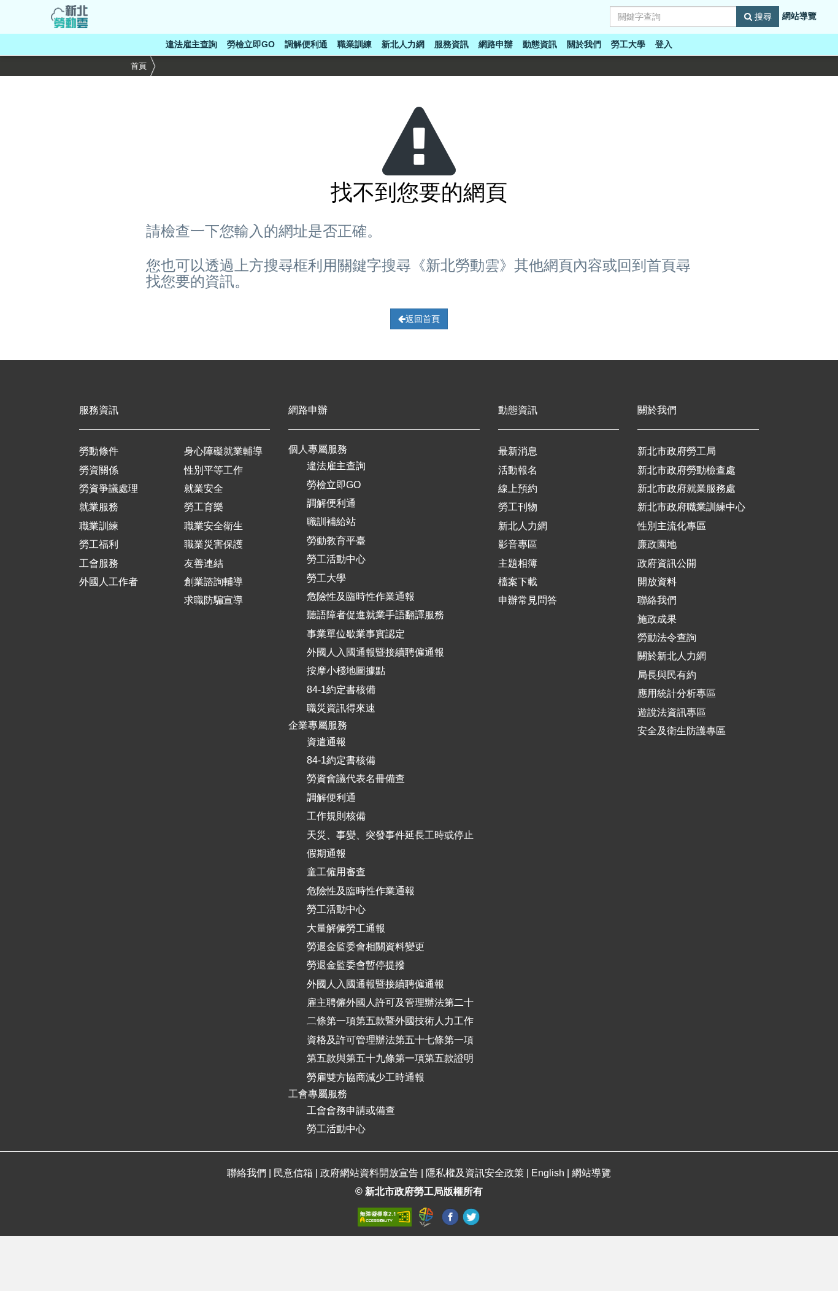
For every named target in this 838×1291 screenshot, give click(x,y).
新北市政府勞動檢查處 (686, 470)
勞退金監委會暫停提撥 (356, 965)
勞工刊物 (517, 507)
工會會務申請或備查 (351, 1110)
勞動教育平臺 (336, 540)
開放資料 (657, 582)
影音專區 (517, 544)
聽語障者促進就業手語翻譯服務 (375, 615)
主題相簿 (517, 563)
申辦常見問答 (527, 600)
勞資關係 (98, 470)
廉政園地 (657, 544)
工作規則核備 (336, 816)
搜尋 (762, 16)
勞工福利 (98, 544)
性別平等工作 (213, 470)
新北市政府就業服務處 (686, 488)
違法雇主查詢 (191, 44)
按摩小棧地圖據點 (346, 670)
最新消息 (517, 451)
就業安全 (203, 488)
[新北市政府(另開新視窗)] (427, 1216)
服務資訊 (451, 44)
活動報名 (517, 470)
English (547, 1173)
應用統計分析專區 (676, 693)
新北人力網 (403, 44)
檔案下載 (517, 582)
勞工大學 (628, 44)
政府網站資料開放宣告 (369, 1173)
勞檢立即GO (251, 44)
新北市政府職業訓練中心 (691, 507)
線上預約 (517, 488)
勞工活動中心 (336, 559)
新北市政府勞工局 (676, 451)
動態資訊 (540, 44)
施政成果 (657, 619)
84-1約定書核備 (341, 689)
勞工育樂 (203, 507)
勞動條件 (98, 451)
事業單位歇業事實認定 (356, 634)
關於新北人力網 (671, 656)
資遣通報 (326, 742)
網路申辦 (496, 44)
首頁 (139, 66)
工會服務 (98, 563)
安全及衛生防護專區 (681, 731)
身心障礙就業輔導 (223, 451)
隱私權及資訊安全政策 (475, 1173)
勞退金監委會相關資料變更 (366, 946)
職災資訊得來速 (341, 708)
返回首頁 (423, 319)
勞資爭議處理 (108, 488)
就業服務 (98, 507)
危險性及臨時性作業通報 (361, 596)
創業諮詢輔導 (213, 582)
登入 (663, 44)
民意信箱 (294, 1173)
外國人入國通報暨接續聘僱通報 (375, 652)
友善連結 (203, 563)
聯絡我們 (657, 600)
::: (3, 7)
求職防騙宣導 (213, 600)
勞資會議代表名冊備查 (356, 778)
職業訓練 (354, 44)
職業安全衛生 (213, 526)
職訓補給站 (331, 521)
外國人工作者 (108, 582)
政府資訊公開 (666, 563)
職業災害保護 (213, 544)
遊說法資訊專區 (671, 712)
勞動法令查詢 (666, 637)
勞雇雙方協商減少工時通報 (366, 1077)
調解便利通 (306, 44)
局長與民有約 (666, 675)
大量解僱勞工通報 (346, 928)
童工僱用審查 (336, 872)
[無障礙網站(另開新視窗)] (386, 1216)
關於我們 (584, 44)
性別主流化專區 (671, 526)
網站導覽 (799, 16)
